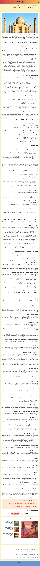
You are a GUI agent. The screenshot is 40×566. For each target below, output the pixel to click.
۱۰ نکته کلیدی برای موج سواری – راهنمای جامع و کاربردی (25, 505)
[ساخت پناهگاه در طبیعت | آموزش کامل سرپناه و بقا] (16, 535)
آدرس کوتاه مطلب (15, 513)
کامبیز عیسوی (36, 549)
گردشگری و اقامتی (32, 5)
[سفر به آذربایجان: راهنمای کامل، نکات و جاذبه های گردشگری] (16, 523)
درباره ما (17, 564)
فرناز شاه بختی (36, 554)
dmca (23, 564)
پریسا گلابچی (36, 552)
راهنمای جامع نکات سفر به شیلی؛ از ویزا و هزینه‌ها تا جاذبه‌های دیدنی (22, 503)
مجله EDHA (37, 5)
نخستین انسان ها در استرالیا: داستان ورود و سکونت (25, 502)
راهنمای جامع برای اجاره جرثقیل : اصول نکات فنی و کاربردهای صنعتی (24, 549)
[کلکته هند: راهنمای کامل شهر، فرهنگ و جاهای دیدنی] (16, 529)
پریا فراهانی (36, 551)
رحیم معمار (36, 557)
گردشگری (28, 510)
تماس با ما (20, 564)
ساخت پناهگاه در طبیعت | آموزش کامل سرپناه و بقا (8, 534)
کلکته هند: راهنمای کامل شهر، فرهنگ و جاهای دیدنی (8, 528)
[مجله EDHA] (20, 2)
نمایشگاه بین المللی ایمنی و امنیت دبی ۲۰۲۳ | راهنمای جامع (24, 506)
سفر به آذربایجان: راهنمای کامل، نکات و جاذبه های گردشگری (8, 522)
